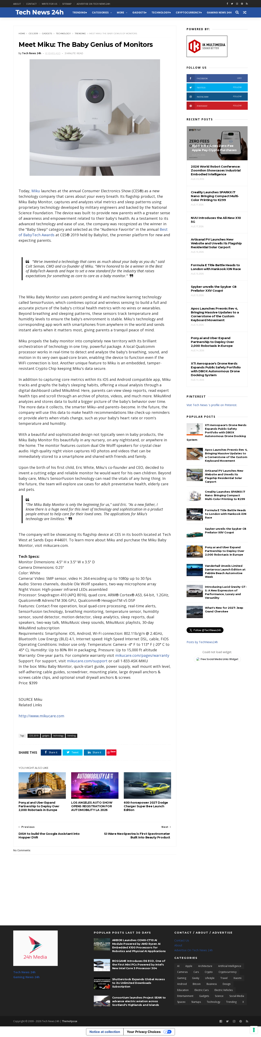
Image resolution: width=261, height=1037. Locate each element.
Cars (196, 972)
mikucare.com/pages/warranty (142, 655)
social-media (236, 996)
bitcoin (197, 984)
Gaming (181, 978)
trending (79, 12)
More (120, 12)
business (212, 984)
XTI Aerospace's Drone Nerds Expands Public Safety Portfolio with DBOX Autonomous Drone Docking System (216, 432)
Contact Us (181, 940)
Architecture (205, 966)
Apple (188, 966)
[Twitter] (227, 1021)
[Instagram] (237, 4)
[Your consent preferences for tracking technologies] (254, 1030)
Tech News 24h (24, 972)
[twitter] (232, 4)
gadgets (138, 12)
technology (160, 12)
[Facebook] (221, 1021)
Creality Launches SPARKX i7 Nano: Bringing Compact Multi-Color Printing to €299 (225, 495)
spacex (181, 1002)
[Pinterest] (242, 4)
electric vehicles (224, 990)
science (219, 996)
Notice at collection (105, 1032)
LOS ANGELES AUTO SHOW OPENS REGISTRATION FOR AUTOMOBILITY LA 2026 (91, 806)
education (183, 990)
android (182, 984)
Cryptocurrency (188, 12)
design (227, 984)
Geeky (195, 978)
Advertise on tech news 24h (93, 3)
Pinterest (219, 105)
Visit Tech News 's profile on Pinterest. (212, 405)
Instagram (219, 96)
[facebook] (227, 4)
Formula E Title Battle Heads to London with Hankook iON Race (225, 514)
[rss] (247, 4)
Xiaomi (237, 978)
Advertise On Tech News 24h (193, 950)
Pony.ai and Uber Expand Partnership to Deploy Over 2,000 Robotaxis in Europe (39, 806)
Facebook (219, 78)
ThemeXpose (69, 1021)
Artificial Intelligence (229, 966)
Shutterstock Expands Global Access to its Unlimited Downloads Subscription (138, 983)
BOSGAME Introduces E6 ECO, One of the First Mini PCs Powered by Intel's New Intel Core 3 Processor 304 (138, 964)
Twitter (219, 87)
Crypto (209, 972)
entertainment (185, 996)
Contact (31, 3)
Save (113, 751)
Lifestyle (210, 978)
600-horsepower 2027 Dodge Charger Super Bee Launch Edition (146, 806)
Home (22, 33)
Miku (35, 190)
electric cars (202, 990)
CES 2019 (33, 33)
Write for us (49, 3)
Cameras (182, 972)
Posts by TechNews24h (202, 642)
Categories (100, 12)
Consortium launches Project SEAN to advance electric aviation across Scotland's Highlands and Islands (139, 1001)
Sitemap (67, 3)
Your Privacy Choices (144, 1032)
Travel (224, 978)
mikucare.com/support (87, 660)
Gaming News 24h (219, 12)
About (17, 3)
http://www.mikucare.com (41, 715)
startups (196, 1002)
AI (178, 966)
